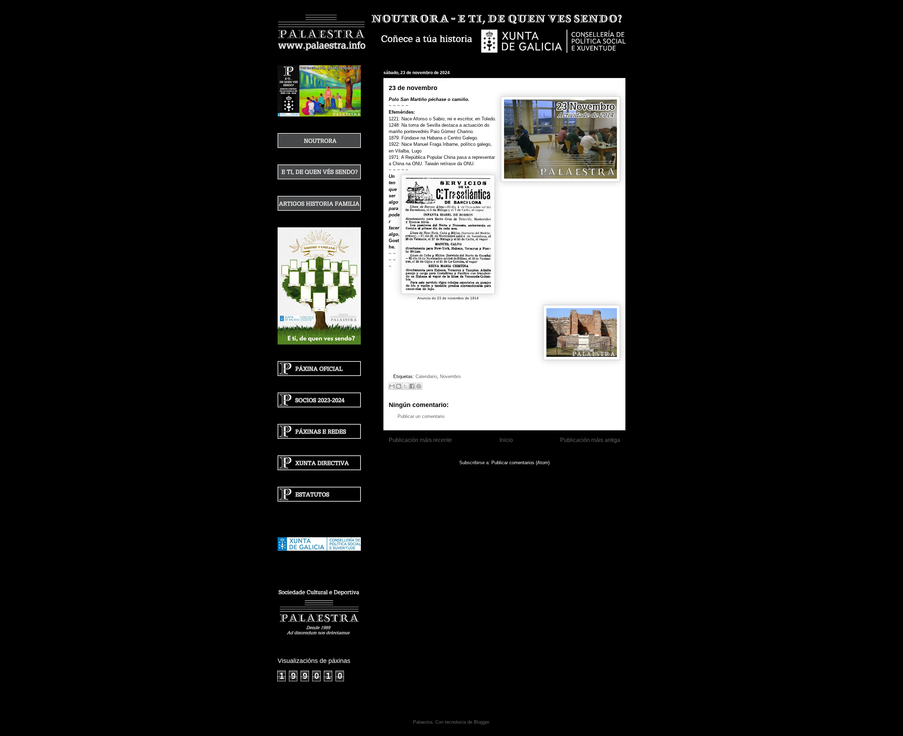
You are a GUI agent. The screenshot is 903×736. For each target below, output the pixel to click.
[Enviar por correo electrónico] (391, 386)
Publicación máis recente (420, 440)
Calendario (426, 376)
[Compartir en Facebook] (412, 386)
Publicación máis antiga (590, 440)
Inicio (506, 440)
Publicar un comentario (421, 416)
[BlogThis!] (398, 386)
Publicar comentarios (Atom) (520, 462)
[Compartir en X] (405, 386)
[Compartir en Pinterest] (418, 386)
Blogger (481, 722)
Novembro (450, 376)
